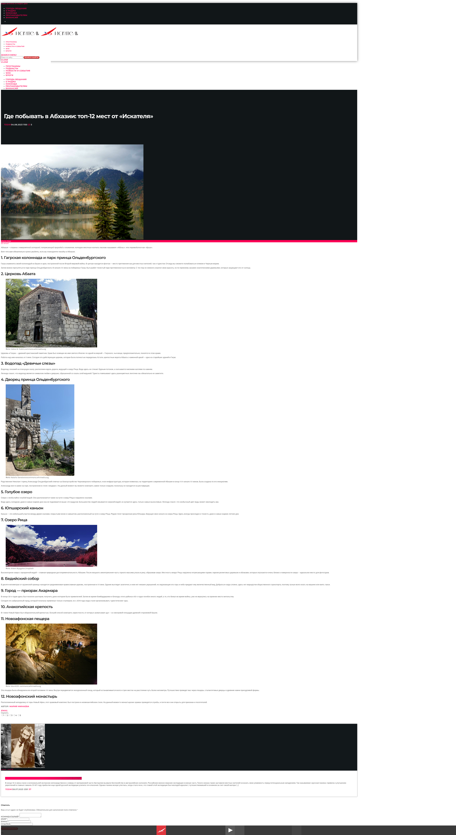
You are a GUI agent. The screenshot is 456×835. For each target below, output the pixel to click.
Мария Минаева (19, 706)
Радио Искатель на (14, 4)
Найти (31, 57)
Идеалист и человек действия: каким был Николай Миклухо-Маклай (43, 778)
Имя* (4, 819)
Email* (4, 822)
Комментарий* (10, 817)
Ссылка (5, 824)
